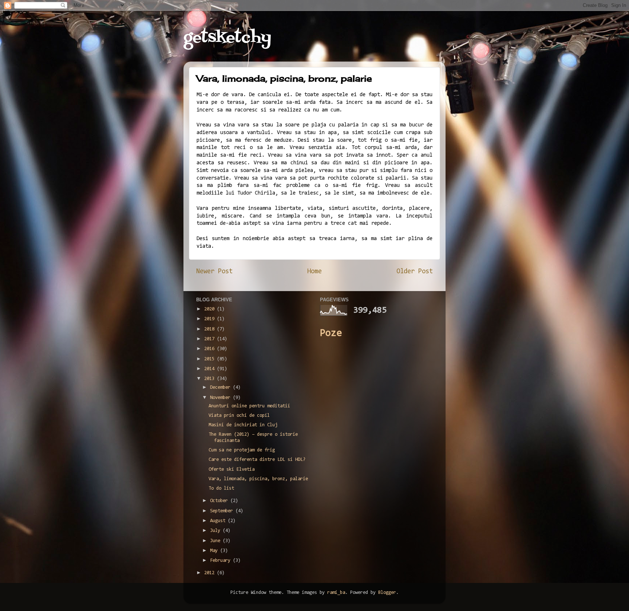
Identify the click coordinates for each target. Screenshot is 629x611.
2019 (210, 319)
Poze (331, 333)
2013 (210, 378)
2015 (210, 359)
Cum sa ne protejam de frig (242, 450)
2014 (210, 369)
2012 (210, 573)
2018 (210, 329)
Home (314, 271)
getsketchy (227, 38)
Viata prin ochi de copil (239, 415)
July (216, 530)
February (221, 560)
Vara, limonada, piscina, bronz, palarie (258, 479)
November (221, 397)
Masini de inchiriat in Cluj (243, 425)
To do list (221, 488)
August (219, 520)
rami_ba (336, 592)
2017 (210, 339)
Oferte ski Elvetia (231, 469)
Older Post (414, 271)
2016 (210, 348)
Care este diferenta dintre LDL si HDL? (257, 459)
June (216, 540)
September (223, 511)
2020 (210, 309)
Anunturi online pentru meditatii (249, 406)
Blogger (387, 592)
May (215, 550)
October (220, 500)
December (221, 387)
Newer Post (214, 271)
